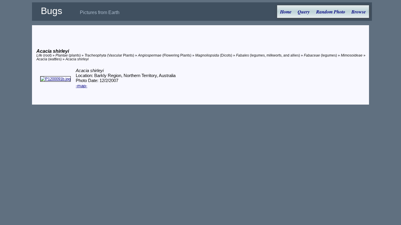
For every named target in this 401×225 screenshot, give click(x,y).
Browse (358, 11)
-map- (81, 85)
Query (304, 11)
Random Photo (330, 11)
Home (286, 11)
